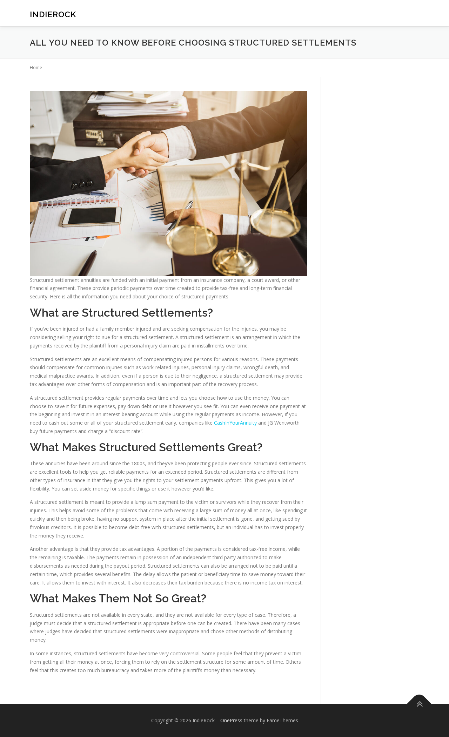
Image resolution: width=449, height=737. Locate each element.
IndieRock (53, 14)
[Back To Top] (419, 704)
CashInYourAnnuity (235, 422)
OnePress (231, 720)
